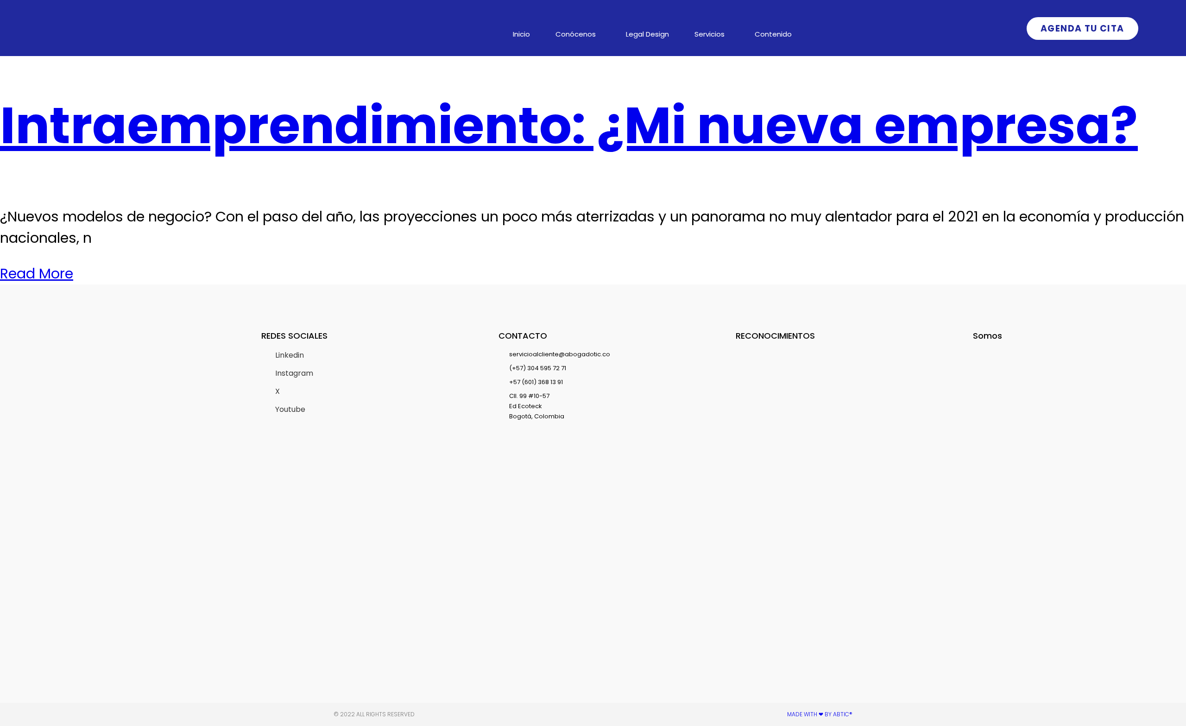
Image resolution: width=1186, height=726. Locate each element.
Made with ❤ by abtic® (819, 714)
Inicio (521, 34)
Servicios (709, 34)
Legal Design (647, 34)
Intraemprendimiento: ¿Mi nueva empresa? (569, 125)
